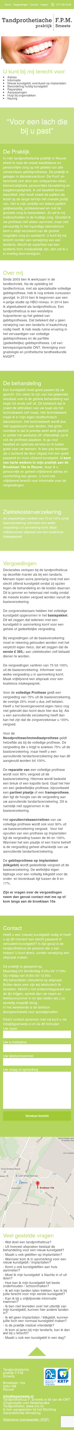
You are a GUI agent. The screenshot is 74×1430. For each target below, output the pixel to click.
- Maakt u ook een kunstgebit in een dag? (34, 1337)
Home (8, 4)
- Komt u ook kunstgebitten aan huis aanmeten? (30, 1268)
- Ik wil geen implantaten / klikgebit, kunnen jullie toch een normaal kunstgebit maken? (35, 1319)
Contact (34, 4)
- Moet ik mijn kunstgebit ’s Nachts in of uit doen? (35, 1276)
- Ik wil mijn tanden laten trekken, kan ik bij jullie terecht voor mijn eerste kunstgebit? (35, 1292)
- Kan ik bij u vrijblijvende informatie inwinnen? (30, 1300)
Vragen (44, 4)
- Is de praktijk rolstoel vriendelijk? (28, 1325)
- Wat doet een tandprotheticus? (27, 1242)
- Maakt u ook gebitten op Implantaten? (32, 1254)
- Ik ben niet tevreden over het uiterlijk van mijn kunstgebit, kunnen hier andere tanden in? (35, 1309)
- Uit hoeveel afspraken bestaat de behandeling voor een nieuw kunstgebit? (33, 1248)
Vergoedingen (20, 4)
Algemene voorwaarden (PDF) (26, 1419)
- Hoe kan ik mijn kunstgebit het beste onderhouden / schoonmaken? (31, 1284)
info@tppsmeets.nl (18, 1396)
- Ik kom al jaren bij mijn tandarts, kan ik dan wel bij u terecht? (36, 1331)
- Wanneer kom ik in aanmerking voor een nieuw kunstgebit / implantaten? (34, 1261)
